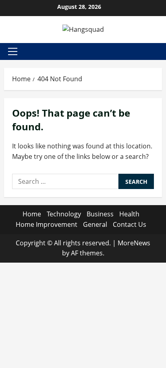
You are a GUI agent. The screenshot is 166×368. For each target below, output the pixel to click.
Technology (64, 214)
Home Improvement (46, 224)
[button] (12, 51)
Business (100, 214)
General (95, 224)
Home (32, 214)
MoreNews (134, 242)
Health (129, 214)
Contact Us (129, 224)
